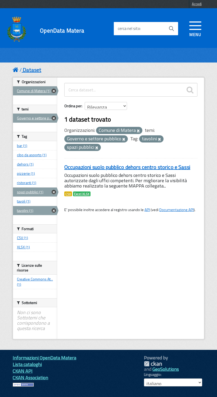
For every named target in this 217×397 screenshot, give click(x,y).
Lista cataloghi (27, 364)
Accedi (197, 4)
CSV (68, 193)
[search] (190, 90)
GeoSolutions (165, 369)
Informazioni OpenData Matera (44, 357)
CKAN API (23, 370)
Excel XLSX (81, 193)
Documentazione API (176, 210)
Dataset (32, 70)
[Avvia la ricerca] (171, 28)
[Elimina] (138, 131)
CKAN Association (30, 377)
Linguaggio (152, 374)
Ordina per (73, 106)
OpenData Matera (62, 30)
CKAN (153, 364)
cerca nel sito (129, 28)
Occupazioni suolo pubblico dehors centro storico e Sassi (127, 167)
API (147, 210)
